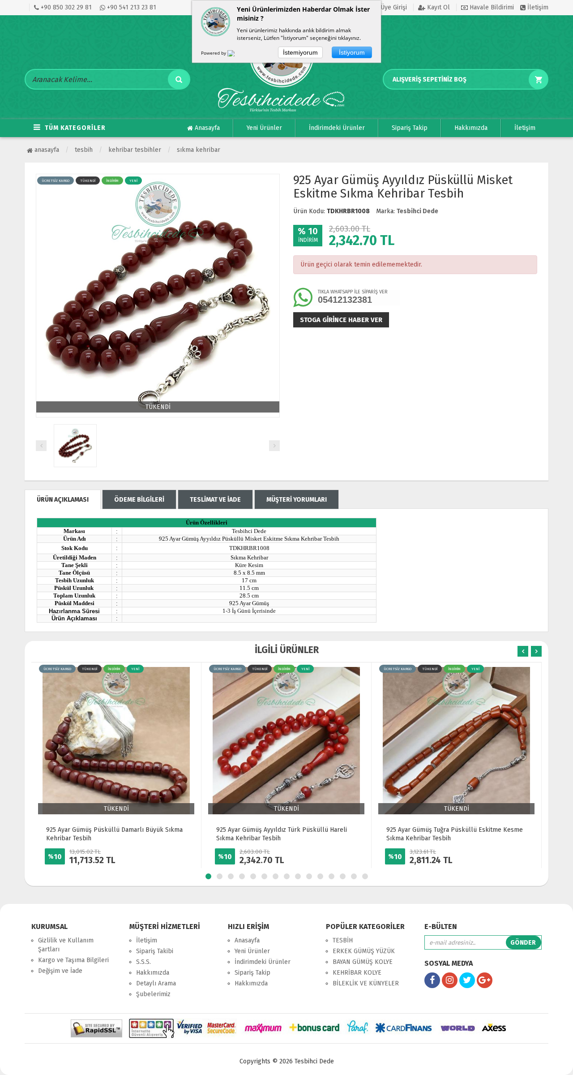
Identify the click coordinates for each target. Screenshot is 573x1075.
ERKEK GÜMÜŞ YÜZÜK (364, 951)
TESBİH (84, 150)
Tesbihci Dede (417, 211)
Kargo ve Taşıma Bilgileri (73, 960)
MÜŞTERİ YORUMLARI (296, 499)
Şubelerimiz (153, 994)
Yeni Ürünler (264, 128)
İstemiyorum (300, 52)
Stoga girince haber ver (341, 320)
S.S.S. (143, 962)
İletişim (537, 7)
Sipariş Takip (410, 128)
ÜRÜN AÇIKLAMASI (63, 499)
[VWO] (236, 55)
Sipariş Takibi (154, 951)
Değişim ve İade (60, 971)
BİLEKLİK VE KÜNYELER (366, 983)
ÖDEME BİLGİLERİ (139, 499)
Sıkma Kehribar (198, 150)
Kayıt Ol (437, 7)
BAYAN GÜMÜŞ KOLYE (363, 962)
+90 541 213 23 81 (130, 7)
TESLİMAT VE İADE (215, 499)
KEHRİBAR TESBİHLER (134, 150)
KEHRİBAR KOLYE (357, 972)
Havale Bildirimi (491, 7)
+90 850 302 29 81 (65, 7)
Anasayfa (206, 128)
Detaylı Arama (156, 983)
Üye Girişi (393, 7)
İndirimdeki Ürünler (337, 128)
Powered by (214, 53)
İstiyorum (352, 52)
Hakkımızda (470, 128)
